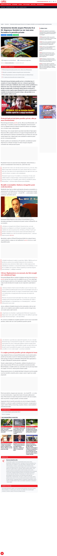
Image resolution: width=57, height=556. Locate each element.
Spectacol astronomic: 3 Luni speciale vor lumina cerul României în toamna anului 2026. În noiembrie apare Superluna (47, 54)
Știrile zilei (43, 28)
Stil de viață (26, 4)
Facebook (4, 34)
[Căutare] (55, 1)
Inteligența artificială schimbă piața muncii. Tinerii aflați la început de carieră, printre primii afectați (47, 60)
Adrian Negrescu (8, 411)
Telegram (10, 34)
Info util (33, 4)
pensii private (14, 411)
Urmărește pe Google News (25, 60)
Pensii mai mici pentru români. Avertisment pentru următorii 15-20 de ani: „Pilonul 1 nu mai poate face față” (6, 446)
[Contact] (49, 1)
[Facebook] (51, 1)
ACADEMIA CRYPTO (22, 7)
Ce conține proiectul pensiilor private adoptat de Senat (13, 77)
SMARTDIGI (3, 7)
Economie (14, 4)
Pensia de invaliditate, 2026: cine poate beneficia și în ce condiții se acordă (6, 430)
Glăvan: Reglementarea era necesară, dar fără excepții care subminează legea (18, 74)
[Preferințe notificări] (2, 553)
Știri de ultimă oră (6, 4)
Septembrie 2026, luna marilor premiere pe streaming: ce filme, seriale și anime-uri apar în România (47, 38)
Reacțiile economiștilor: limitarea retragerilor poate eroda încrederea (16, 72)
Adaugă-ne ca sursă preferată (9, 60)
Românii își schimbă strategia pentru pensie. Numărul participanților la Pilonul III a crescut (31, 430)
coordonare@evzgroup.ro (42, 1)
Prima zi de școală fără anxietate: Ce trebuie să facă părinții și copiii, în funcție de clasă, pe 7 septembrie (47, 43)
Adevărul (12, 235)
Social (20, 4)
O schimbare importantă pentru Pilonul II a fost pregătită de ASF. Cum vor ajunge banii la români (19, 431)
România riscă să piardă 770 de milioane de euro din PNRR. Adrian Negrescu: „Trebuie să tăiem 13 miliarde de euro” (19, 447)
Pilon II (19, 411)
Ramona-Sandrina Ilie (9, 62)
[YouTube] (53, 1)
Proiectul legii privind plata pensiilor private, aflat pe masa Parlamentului (17, 69)
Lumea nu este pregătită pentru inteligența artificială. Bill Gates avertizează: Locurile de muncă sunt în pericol (47, 48)
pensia (26, 240)
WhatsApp (16, 34)
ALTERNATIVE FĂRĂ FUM (10, 7)
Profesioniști (40, 4)
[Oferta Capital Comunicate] (47, 112)
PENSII (17, 7)
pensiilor (16, 123)
